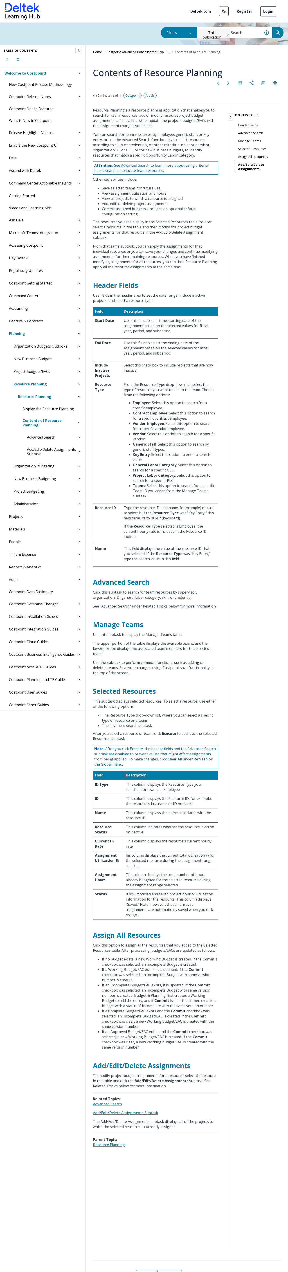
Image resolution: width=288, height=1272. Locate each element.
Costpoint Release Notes (30, 96)
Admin (14, 579)
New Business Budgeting (35, 478)
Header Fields (248, 125)
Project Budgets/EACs (32, 371)
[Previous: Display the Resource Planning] (218, 83)
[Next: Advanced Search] (228, 83)
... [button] (169, 52)
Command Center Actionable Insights (40, 183)
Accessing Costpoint (26, 245)
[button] (224, 11)
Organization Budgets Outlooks (40, 346)
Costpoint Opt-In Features (31, 109)
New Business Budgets (33, 359)
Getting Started (22, 195)
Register (244, 11)
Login (268, 11)
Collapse (18, 59)
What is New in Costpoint (30, 120)
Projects (16, 516)
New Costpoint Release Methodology (40, 84)
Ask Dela (16, 220)
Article (150, 95)
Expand (7, 59)
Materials (17, 529)
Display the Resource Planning (48, 409)
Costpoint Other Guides (29, 705)
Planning (17, 333)
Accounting (18, 308)
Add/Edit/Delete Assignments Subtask (51, 451)
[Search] (278, 32)
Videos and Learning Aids (30, 208)
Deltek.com (200, 11)
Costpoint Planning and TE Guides (38, 679)
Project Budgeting (29, 491)
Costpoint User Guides (28, 692)
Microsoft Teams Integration (33, 232)
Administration (26, 504)
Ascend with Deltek (25, 170)
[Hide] (78, 50)
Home (97, 52)
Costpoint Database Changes (33, 604)
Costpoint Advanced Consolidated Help (135, 52)
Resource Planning (30, 384)
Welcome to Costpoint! (25, 73)
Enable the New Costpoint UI (33, 145)
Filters (171, 32)
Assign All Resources (253, 157)
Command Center (23, 296)
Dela (13, 158)
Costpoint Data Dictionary (31, 591)
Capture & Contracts (26, 321)
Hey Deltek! (18, 258)
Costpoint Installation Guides (33, 616)
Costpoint (132, 95)
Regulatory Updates (26, 270)
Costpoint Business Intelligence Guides (42, 654)
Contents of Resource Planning (42, 422)
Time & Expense (22, 554)
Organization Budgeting (34, 466)
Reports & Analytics (25, 567)
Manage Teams (249, 141)
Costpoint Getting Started (30, 283)
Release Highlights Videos (31, 132)
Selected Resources (252, 149)
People (15, 541)
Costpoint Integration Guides (33, 629)
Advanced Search (41, 437)
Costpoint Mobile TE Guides (32, 667)
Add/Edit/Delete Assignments (251, 166)
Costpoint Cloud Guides (29, 641)
